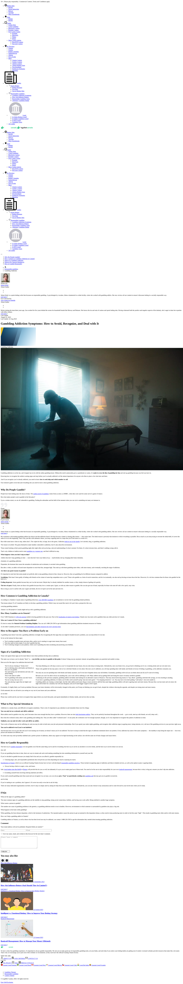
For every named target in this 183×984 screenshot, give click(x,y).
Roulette (14, 33)
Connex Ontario (9, 975)
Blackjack (15, 35)
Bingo (14, 38)
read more (4, 297)
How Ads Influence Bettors (20, 97)
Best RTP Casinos (17, 42)
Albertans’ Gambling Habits (20, 100)
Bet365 (10, 7)
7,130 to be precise (20, 617)
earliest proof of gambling (41, 494)
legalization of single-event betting (69, 617)
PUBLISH (4, 851)
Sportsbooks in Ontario (8, 763)
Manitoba (15, 70)
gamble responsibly (16, 747)
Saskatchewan (12, 53)
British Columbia (13, 51)
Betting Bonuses (17, 87)
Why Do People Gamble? (12, 257)
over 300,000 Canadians (46, 600)
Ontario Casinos (17, 60)
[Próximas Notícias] (7, 860)
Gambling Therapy (10, 972)
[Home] (5, 267)
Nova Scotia (12, 57)
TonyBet (11, 12)
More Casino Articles (14, 40)
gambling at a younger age (35, 551)
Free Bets (15, 89)
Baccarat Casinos (17, 44)
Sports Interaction (13, 9)
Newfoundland (16, 67)
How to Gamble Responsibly (13, 264)
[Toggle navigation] (1, 254)
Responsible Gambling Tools (21, 99)
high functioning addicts (83, 714)
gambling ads (89, 776)
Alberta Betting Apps (18, 65)
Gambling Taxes (17, 122)
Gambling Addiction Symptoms (21, 95)
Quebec (10, 50)
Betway (10, 11)
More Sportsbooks (13, 14)
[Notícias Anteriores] (3, 860)
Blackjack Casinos (14, 28)
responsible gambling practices (70, 763)
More (10, 58)
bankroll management (125, 769)
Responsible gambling (11, 269)
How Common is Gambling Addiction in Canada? (20, 259)
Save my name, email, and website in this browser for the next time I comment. (26, 834)
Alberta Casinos (17, 63)
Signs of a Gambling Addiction (14, 260)
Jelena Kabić (4, 285)
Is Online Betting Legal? (19, 117)
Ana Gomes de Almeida (8, 300)
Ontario (10, 48)
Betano (10, 19)
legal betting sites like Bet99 (12, 769)
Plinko (14, 37)
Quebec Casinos (17, 62)
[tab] (91, 797)
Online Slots (12, 25)
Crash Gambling (13, 26)
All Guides (11, 124)
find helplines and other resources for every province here (43, 626)
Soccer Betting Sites (18, 91)
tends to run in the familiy (72, 541)
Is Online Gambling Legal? (20, 119)
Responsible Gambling (11, 974)
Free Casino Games (14, 32)
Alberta (10, 55)
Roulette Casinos (13, 30)
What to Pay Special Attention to (14, 262)
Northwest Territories (18, 69)
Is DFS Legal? (16, 120)
